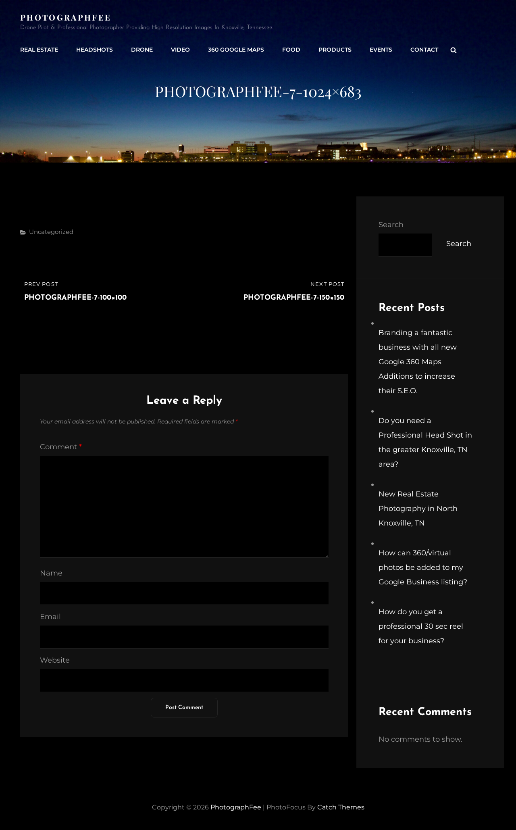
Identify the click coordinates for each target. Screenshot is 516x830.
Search (391, 224)
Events (381, 49)
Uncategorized (51, 232)
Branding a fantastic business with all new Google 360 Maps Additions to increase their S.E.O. (418, 361)
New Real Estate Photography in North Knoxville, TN (418, 509)
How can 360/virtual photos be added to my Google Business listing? (423, 567)
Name (51, 573)
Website (55, 660)
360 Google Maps (236, 49)
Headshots (94, 49)
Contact (424, 49)
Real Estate (39, 49)
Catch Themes (340, 807)
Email (50, 616)
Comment (61, 446)
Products (335, 49)
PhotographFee (65, 17)
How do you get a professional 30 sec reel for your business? (421, 626)
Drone (142, 49)
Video (180, 49)
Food (291, 49)
